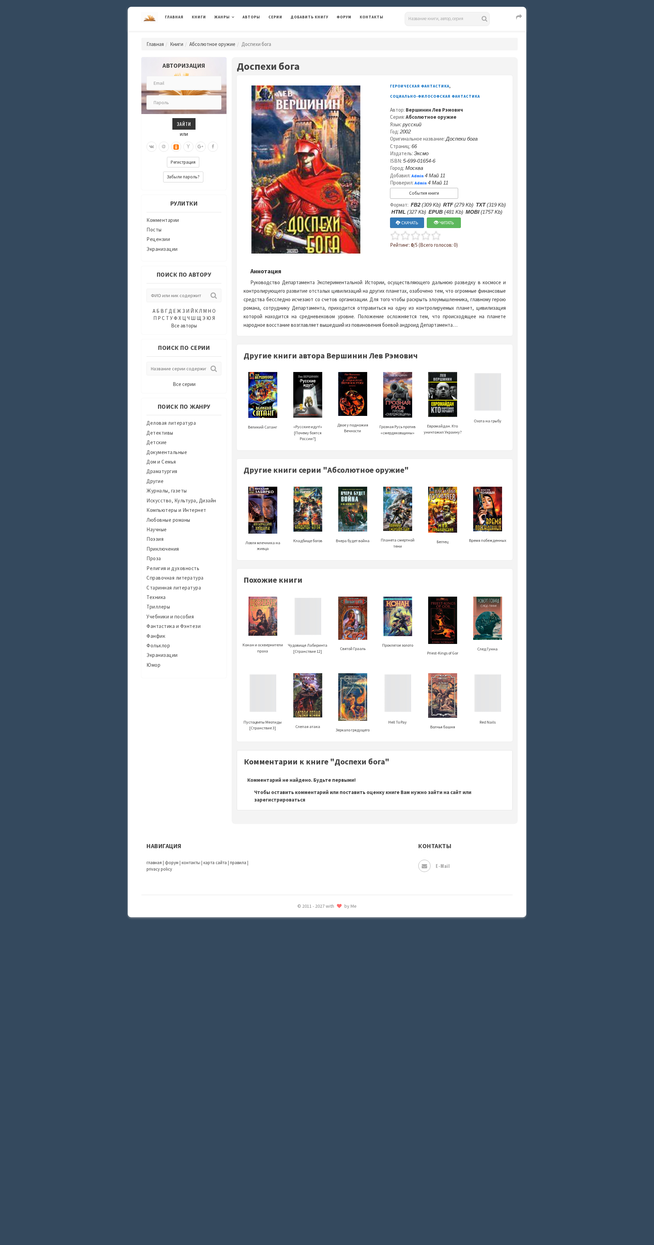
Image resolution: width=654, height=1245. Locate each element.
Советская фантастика (318, 1008)
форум (171, 863)
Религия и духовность (172, 568)
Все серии (184, 384)
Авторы (251, 17)
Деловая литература (315, 34)
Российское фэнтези (316, 963)
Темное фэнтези (310, 1069)
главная (154, 863)
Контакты (372, 17)
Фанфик (155, 636)
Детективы (159, 433)
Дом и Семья (161, 461)
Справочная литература (175, 578)
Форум (344, 17)
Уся (295, 1115)
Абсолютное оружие (212, 44)
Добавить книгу (309, 17)
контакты (191, 863)
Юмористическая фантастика (326, 1221)
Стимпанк (303, 1054)
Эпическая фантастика (318, 1161)
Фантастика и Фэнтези (173, 626)
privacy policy (159, 869)
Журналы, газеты (166, 490)
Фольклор (158, 645)
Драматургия (161, 471)
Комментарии (162, 220)
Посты (154, 229)
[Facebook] (213, 147)
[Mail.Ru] (164, 147)
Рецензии (158, 239)
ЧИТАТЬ (446, 223)
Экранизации (162, 249)
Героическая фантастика (419, 86)
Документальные (166, 452)
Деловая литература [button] (238, 34)
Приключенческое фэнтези (323, 932)
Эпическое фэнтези (314, 1176)
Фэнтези (301, 1130)
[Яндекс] (188, 147)
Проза (153, 558)
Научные (156, 529)
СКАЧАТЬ (409, 223)
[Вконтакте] (151, 147)
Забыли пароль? (183, 177)
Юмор (153, 665)
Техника (156, 597)
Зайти (184, 123)
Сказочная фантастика (318, 978)
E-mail (443, 865)
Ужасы (298, 1100)
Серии (275, 17)
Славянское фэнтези (315, 993)
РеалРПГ (300, 947)
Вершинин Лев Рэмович (434, 110)
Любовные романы (168, 520)
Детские (156, 442)
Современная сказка (315, 1024)
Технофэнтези (308, 1085)
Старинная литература (173, 587)
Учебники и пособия (170, 616)
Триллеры (158, 606)
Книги (199, 17)
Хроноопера (305, 1145)
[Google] (201, 147)
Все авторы (184, 325)
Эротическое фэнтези (317, 1206)
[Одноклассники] (176, 147)
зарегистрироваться (279, 799)
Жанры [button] (222, 17)
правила (238, 863)
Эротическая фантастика (321, 1191)
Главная (174, 17)
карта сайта (215, 863)
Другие (155, 481)
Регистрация (183, 162)
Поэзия (155, 539)
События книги (424, 193)
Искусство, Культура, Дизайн (181, 500)
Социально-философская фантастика (336, 1039)
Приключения (162, 549)
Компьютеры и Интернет (176, 510)
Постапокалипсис (312, 917)
